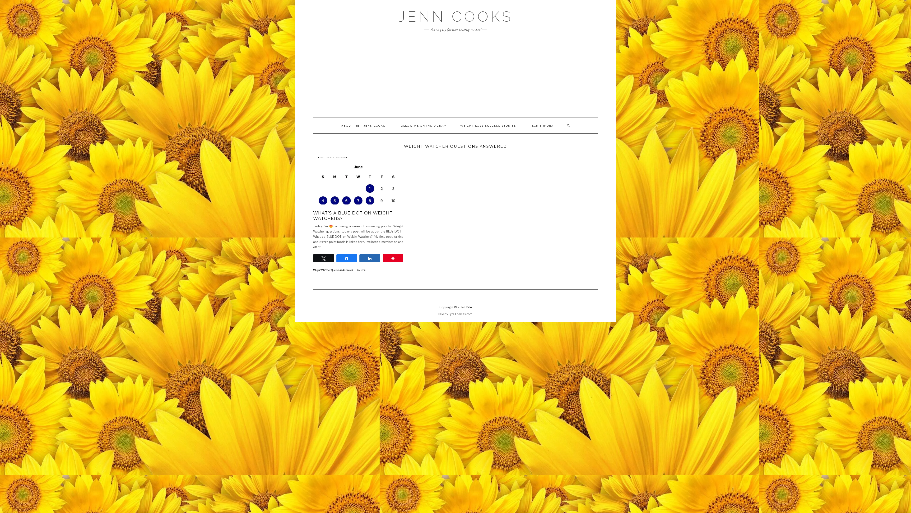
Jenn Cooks (455, 16)
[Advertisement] (455, 75)
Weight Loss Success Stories (488, 125)
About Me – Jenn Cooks (363, 125)
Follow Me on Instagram (423, 125)
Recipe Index (541, 125)
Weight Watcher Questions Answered (333, 269)
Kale (469, 307)
